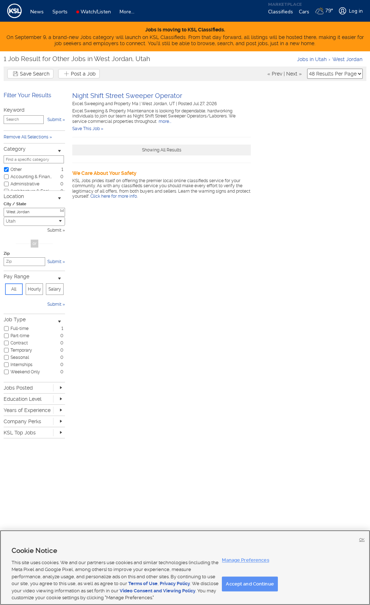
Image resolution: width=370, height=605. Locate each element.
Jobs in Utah (312, 59)
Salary (54, 289)
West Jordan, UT (159, 103)
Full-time (19, 328)
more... (164, 121)
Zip (7, 253)
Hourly (34, 289)
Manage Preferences (245, 560)
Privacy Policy (175, 583)
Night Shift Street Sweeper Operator (127, 95)
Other (16, 169)
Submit (54, 230)
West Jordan (347, 59)
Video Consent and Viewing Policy (157, 590)
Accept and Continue (250, 584)
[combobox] (34, 221)
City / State (15, 204)
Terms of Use (143, 583)
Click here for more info (113, 196)
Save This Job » (87, 128)
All (13, 289)
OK (362, 539)
